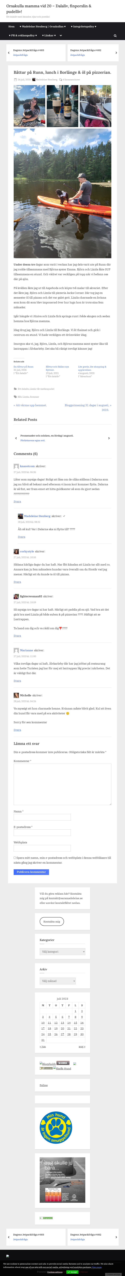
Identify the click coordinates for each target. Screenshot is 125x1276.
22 (75, 1028)
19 (56, 1028)
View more (96, 1267)
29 (75, 1034)
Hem (11, 26)
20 (62, 1028)
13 (62, 1022)
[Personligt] (46, 1218)
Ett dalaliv (23, 388)
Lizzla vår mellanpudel (42, 388)
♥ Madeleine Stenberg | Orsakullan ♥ (43, 26)
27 (62, 1034)
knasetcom (27, 466)
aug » (82, 1046)
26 (56, 1034)
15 (75, 1022)
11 (49, 1022)
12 (56, 1022)
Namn (19, 811)
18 (49, 1028)
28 (69, 1034)
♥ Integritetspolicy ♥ (83, 26)
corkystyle (27, 551)
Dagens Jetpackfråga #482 (64, 50)
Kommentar (22, 761)
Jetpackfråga (56, 54)
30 (82, 1034)
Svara (17, 501)
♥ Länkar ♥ (49, 35)
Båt (19, 396)
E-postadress (23, 827)
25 (49, 1034)
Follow (44, 1085)
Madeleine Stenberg (46, 79)
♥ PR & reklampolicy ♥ (23, 35)
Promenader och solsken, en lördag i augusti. (46, 435)
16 (82, 1022)
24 (43, 1034)
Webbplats (20, 842)
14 (69, 1022)
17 (43, 1028)
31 (43, 1040)
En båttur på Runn (23, 366)
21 (69, 1028)
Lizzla (26, 396)
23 (82, 1028)
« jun (43, 1046)
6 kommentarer (71, 80)
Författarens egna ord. (32, 440)
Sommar (34, 396)
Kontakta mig (51, 921)
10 (43, 1022)
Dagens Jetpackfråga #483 (28, 1234)
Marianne (26, 650)
